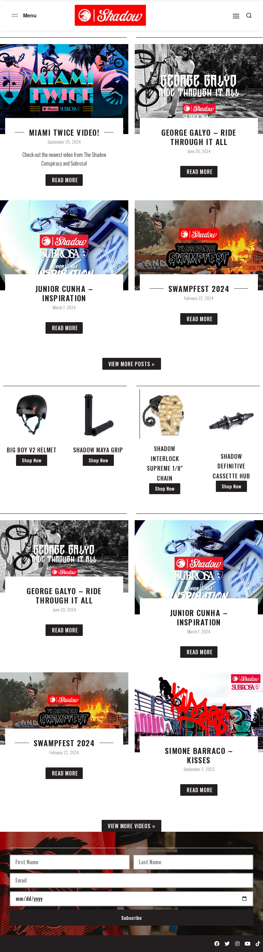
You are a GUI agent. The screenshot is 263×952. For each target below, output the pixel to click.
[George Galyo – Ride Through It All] (64, 555)
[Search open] (249, 15)
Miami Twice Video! (64, 132)
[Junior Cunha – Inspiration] (199, 566)
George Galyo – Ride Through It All (198, 137)
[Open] (236, 16)
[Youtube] (247, 943)
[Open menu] (14, 15)
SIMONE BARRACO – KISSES (199, 755)
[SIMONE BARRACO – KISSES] (199, 711)
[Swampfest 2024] (64, 708)
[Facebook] (217, 943)
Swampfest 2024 (198, 288)
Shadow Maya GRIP (98, 450)
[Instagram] (237, 943)
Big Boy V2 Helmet (31, 450)
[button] (131, 364)
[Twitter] (227, 943)
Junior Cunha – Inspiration (64, 293)
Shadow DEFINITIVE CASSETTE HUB (231, 466)
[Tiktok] (258, 943)
